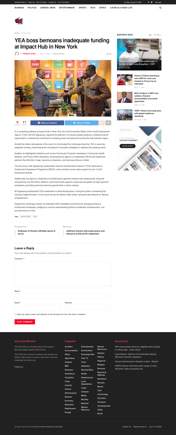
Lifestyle (85, 391)
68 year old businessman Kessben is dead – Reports (136, 361)
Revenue (101, 368)
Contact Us (52, 2)
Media (83, 395)
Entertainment (67, 7)
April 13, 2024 (45, 53)
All (150, 35)
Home (17, 33)
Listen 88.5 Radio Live (121, 7)
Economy (69, 400)
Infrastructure (87, 377)
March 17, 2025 (125, 68)
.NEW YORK (25, 216)
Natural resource (85, 408)
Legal (83, 387)
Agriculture (70, 358)
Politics (32, 7)
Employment (70, 408)
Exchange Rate (87, 354)
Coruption (69, 377)
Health (84, 373)
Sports (82, 7)
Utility (100, 409)
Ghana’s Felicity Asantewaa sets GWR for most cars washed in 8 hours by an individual (146, 79)
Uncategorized (103, 405)
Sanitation (101, 378)
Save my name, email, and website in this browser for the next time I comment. (51, 314)
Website (68, 302)
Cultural (68, 385)
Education (69, 404)
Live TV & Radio (63, 2)
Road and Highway (101, 373)
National (85, 403)
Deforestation (71, 393)
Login (159, 2)
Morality (84, 399)
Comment (20, 258)
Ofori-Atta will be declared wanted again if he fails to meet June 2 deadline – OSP (138, 62)
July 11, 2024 (140, 87)
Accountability (71, 350)
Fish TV (84, 358)
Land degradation (86, 382)
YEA (35, 216)
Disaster (68, 396)
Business (19, 7)
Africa (102, 7)
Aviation (68, 362)
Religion (101, 364)
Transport (101, 402)
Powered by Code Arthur (53, 426)
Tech (92, 7)
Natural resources (102, 347)
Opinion (100, 353)
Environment (86, 350)
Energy (68, 412)
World (100, 413)
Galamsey (85, 366)
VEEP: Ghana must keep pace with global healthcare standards (147, 113)
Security (101, 382)
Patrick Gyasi (29, 53)
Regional (101, 360)
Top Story (101, 398)
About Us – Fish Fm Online (37, 2)
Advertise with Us (21, 2)
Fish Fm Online (39, 426)
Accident (69, 346)
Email (18, 302)
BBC (67, 366)
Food (83, 362)
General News (47, 7)
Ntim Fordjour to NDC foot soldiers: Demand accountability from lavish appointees (146, 97)
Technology (102, 394)
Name (18, 291)
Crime (67, 381)
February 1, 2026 (141, 119)
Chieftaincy (70, 373)
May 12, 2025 (140, 105)
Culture (68, 389)
